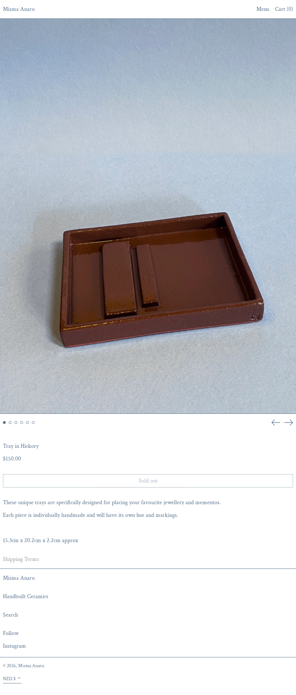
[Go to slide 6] (33, 422)
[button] (148, 216)
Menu (262, 9)
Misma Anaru (19, 9)
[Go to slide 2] (10, 422)
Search (10, 615)
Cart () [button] (284, 9)
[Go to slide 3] (15, 422)
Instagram (14, 646)
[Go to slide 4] (21, 422)
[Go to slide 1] (4, 422)
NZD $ (9, 679)
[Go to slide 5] (27, 422)
